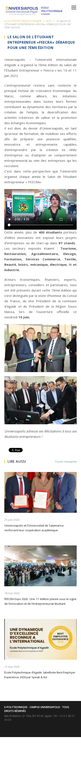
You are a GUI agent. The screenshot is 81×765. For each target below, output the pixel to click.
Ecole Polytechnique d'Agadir (22, 21)
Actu (49, 21)
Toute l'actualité (66, 461)
